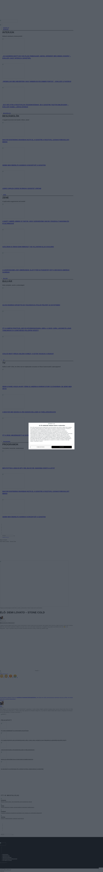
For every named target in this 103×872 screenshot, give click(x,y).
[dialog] (51, 436)
